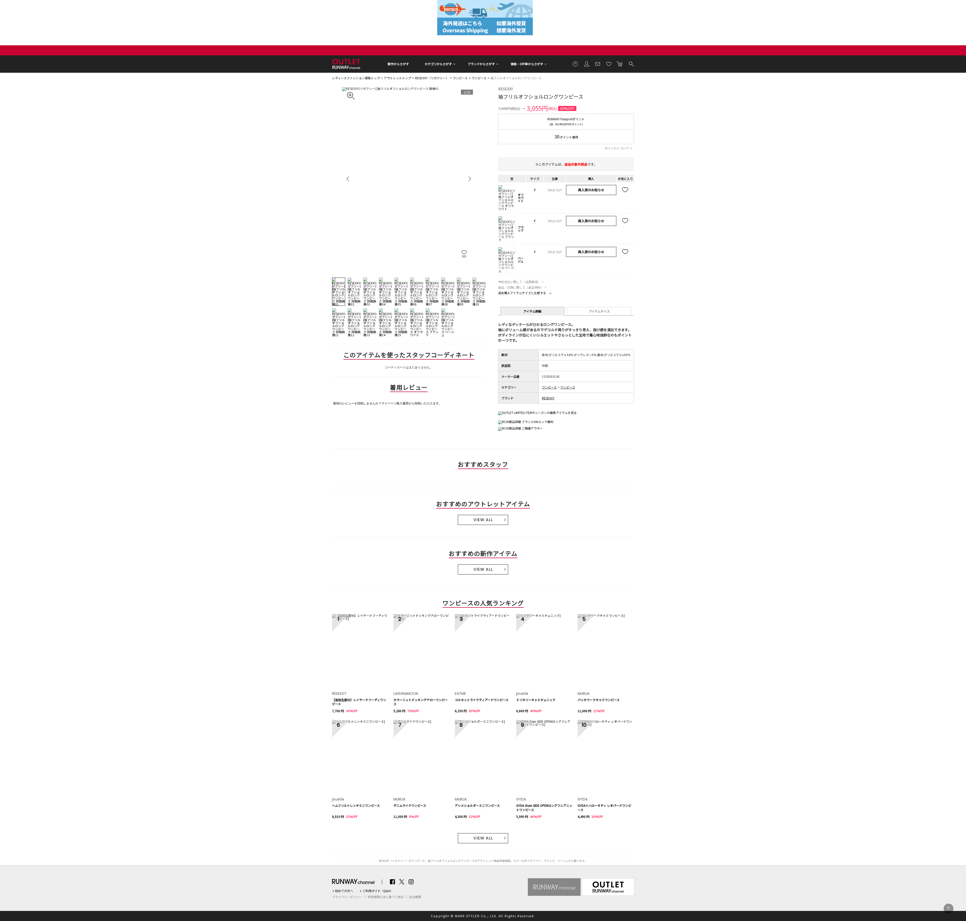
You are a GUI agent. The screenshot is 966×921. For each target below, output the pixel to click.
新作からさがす (398, 64)
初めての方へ (344, 890)
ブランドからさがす (481, 64)
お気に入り (609, 64)
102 (464, 256)
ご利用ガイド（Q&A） (378, 890)
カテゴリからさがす (438, 64)
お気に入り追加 (625, 190)
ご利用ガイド (576, 64)
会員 (587, 64)
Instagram (411, 882)
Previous (348, 179)
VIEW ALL (483, 520)
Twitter (402, 882)
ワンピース (460, 78)
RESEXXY (505, 88)
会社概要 (415, 896)
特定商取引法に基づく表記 (386, 896)
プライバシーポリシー (347, 896)
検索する (631, 64)
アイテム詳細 (532, 311)
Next (469, 179)
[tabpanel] (408, 178)
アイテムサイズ (599, 311)
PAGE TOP (948, 908)
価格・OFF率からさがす (527, 64)
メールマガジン (598, 64)
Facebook (392, 882)
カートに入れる (620, 64)
